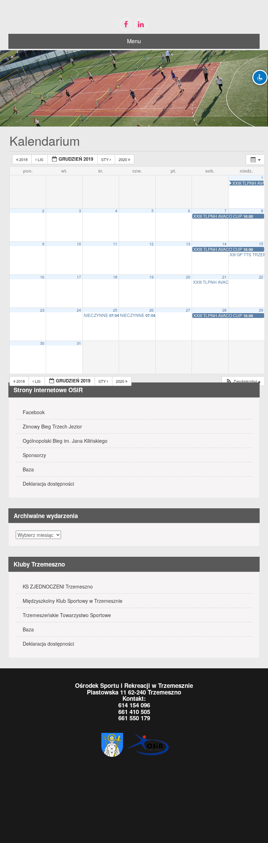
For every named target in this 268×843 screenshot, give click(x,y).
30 (42, 343)
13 (188, 243)
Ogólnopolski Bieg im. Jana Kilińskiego (65, 440)
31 (79, 343)
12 (151, 243)
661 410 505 (134, 711)
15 (261, 243)
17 (79, 277)
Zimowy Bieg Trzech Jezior (52, 426)
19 (151, 277)
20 (188, 277)
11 (115, 243)
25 (115, 310)
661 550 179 (134, 718)
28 (224, 310)
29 (261, 310)
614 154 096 (134, 705)
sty (105, 159)
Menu (134, 41)
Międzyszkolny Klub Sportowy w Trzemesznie (72, 600)
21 (224, 277)
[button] (243, 381)
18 (115, 277)
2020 (123, 159)
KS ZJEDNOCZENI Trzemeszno (58, 586)
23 (42, 310)
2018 (23, 159)
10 (79, 243)
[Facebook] (126, 24)
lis (40, 159)
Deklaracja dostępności (48, 483)
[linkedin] (141, 24)
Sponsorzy (34, 454)
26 (151, 310)
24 (79, 310)
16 (42, 277)
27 (188, 310)
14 (224, 243)
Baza (28, 469)
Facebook (34, 412)
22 (261, 277)
